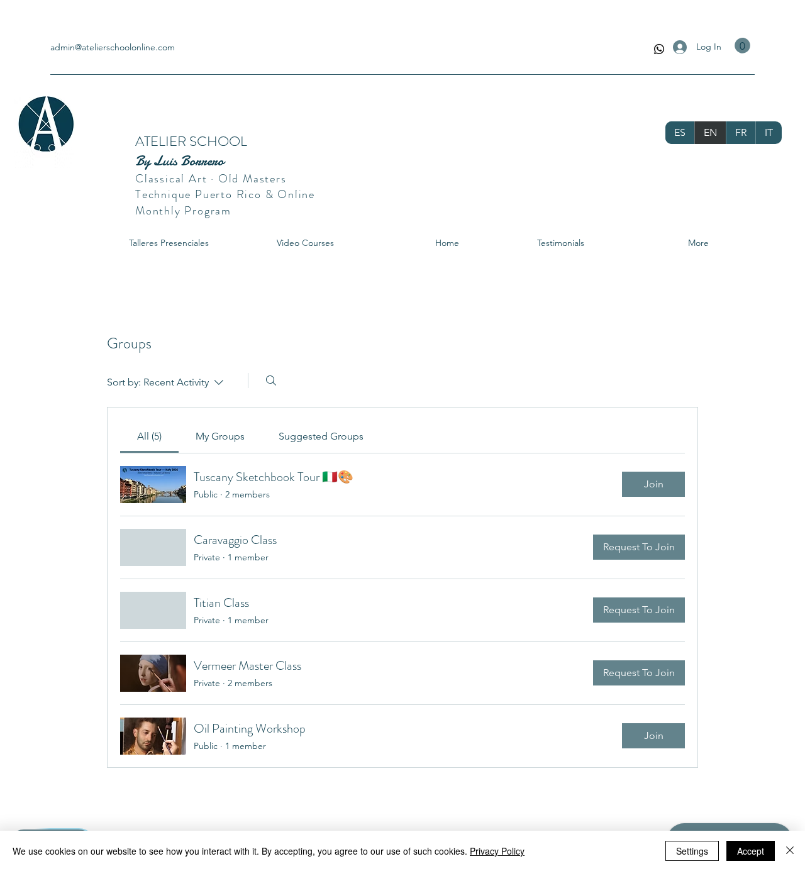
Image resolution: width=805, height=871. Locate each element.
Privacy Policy (497, 851)
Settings (692, 851)
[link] (149, 436)
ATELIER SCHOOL (192, 141)
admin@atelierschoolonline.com (112, 47)
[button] (742, 45)
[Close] (789, 851)
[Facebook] (659, 49)
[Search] (271, 380)
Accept (750, 851)
